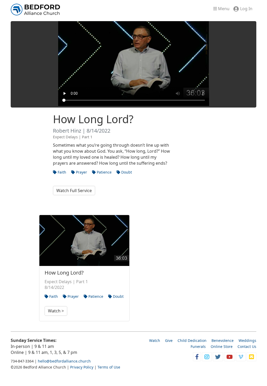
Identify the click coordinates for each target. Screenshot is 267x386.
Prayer (81, 172)
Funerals (198, 346)
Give (169, 340)
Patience (104, 172)
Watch (154, 340)
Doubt (126, 172)
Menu (223, 8)
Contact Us (247, 346)
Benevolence (222, 340)
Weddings (247, 340)
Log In (246, 8)
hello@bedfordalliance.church (64, 361)
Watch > (56, 311)
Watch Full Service (74, 190)
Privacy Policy (81, 367)
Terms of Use (109, 367)
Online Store (222, 346)
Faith (61, 172)
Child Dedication (192, 340)
